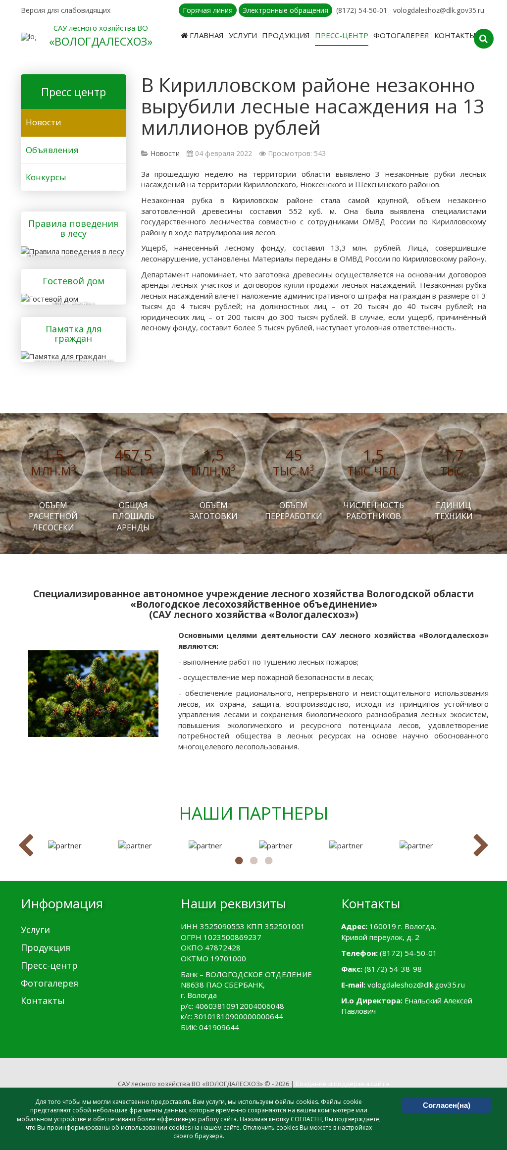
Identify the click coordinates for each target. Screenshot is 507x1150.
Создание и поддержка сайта (342, 1083)
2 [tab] (253, 861)
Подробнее (70, 250)
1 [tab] (239, 861)
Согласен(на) (446, 1105)
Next (481, 846)
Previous (25, 846)
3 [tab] (268, 861)
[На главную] (28, 36)
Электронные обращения (285, 10)
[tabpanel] (78, 845)
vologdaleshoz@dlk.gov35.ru (438, 10)
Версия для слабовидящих (65, 10)
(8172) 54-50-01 (361, 10)
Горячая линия (208, 10)
